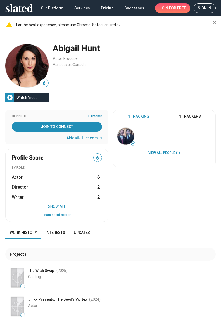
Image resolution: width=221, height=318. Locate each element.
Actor (57, 58)
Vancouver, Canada (69, 65)
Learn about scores (57, 215)
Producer (71, 58)
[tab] (138, 116)
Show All (57, 206)
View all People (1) (164, 153)
